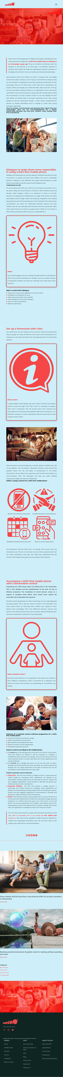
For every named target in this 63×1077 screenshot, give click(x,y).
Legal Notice (46, 1047)
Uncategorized (4, 975)
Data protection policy (49, 1058)
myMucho (7, 1058)
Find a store (27, 1060)
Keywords (26, 1064)
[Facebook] (27, 835)
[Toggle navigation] (56, 4)
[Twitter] (29, 835)
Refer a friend (8, 1062)
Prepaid (6, 1051)
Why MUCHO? (47, 1044)
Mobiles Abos (8, 1047)
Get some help (28, 1044)
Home (6, 1044)
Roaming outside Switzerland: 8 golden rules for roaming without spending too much (31, 953)
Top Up (6, 1055)
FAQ (24, 1053)
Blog (24, 1057)
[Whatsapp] (36, 835)
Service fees (46, 1051)
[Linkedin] (32, 835)
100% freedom (31, 26)
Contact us (26, 1067)
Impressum (46, 1055)
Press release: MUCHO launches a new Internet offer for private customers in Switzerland (31, 897)
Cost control (3, 970)
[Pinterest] (34, 835)
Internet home (4, 972)
